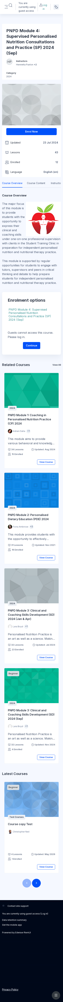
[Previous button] (26, 883)
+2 (35, 64)
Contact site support (18, 906)
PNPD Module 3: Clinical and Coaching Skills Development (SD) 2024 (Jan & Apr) (31, 615)
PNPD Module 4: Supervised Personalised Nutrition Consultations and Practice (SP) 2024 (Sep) (30, 314)
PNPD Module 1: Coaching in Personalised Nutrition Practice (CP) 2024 (29, 419)
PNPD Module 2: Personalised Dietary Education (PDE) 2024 (28, 517)
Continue (31, 345)
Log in (45, 6)
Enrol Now (31, 131)
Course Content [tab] (36, 183)
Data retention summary (14, 920)
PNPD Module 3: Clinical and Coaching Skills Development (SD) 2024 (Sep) (31, 714)
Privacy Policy (10, 989)
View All (56, 365)
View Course (46, 462)
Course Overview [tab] (12, 183)
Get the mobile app (12, 925)
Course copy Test (20, 824)
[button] (10, 5)
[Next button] (36, 883)
